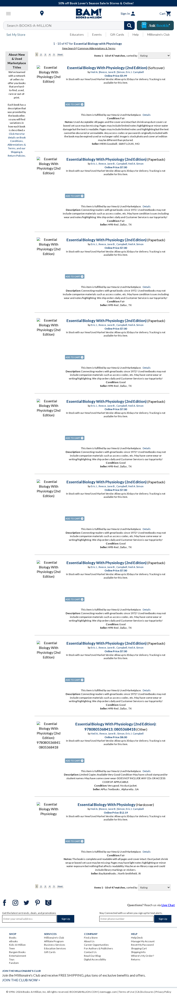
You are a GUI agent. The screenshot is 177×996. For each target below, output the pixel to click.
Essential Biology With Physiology (106, 804)
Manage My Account (143, 941)
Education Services (55, 948)
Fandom (14, 962)
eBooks (13, 941)
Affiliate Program (54, 941)
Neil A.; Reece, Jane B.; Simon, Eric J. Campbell (117, 733)
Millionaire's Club (158, 34)
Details (147, 114)
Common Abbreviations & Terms (96, 48)
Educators (77, 34)
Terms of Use (126, 991)
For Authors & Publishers (98, 948)
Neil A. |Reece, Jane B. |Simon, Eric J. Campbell (117, 72)
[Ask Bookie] (155, 25)
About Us (89, 941)
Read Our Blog (92, 955)
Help (136, 34)
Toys (11, 959)
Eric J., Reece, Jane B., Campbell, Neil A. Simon (117, 163)
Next (60, 54)
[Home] (88, 14)
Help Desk (137, 937)
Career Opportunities (96, 944)
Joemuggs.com (108, 991)
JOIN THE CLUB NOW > (21, 980)
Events (97, 34)
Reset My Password (142, 944)
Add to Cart (75, 104)
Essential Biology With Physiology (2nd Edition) (107, 67)
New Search (69, 48)
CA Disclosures (145, 991)
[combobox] (71, 25)
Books (12, 937)
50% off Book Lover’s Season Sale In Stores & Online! (90, 3)
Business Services (54, 944)
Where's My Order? (142, 955)
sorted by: (132, 55)
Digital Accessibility (95, 959)
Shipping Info (138, 952)
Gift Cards (117, 34)
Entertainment (17, 955)
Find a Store (91, 937)
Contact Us (90, 952)
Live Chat (168, 905)
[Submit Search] (129, 25)
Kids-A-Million (17, 944)
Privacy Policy (163, 991)
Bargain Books (17, 952)
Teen (12, 948)
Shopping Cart (139, 948)
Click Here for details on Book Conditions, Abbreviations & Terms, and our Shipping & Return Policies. (17, 144)
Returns (135, 959)
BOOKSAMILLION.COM (84, 991)
